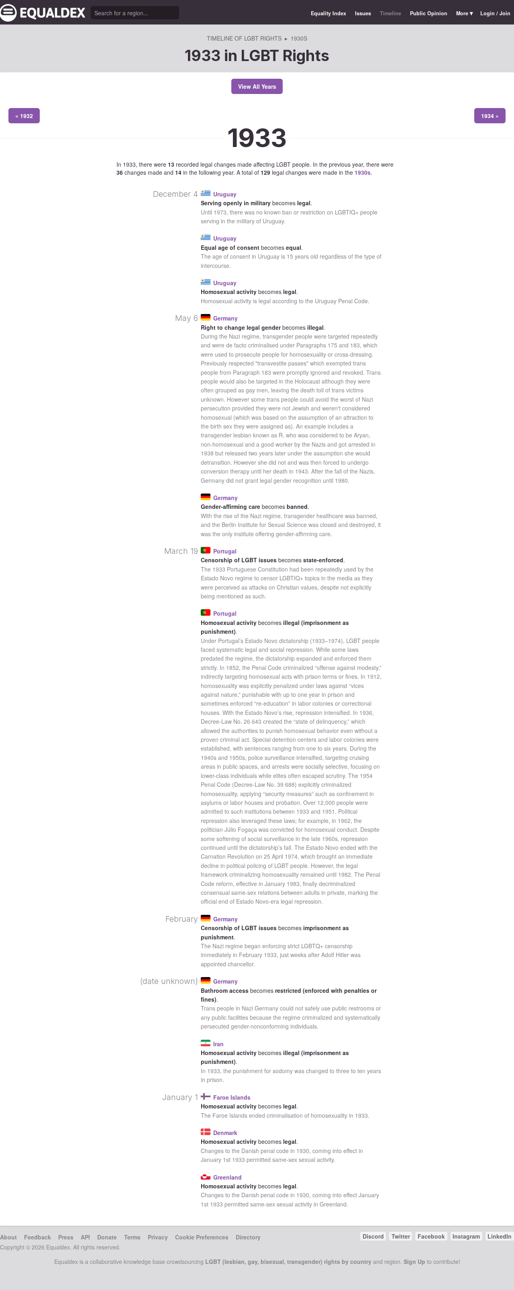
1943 (301, 471)
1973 (220, 212)
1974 (334, 641)
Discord (373, 1236)
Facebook (431, 1236)
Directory (248, 1237)
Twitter (401, 1236)
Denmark (225, 1133)
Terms (132, 1237)
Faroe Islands (232, 1097)
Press (65, 1237)
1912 (373, 676)
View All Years (257, 86)
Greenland (227, 1177)
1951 (328, 811)
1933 (257, 137)
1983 (293, 884)
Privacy (158, 1237)
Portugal (225, 551)
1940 (207, 757)
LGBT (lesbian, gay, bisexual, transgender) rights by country (288, 1261)
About (8, 1237)
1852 (232, 667)
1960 (328, 839)
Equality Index (328, 13)
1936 (365, 712)
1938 (207, 453)
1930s (363, 172)
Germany (225, 318)
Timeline (390, 13)
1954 (366, 776)
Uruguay (225, 194)
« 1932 (24, 116)
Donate (107, 1237)
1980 (341, 480)
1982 (344, 874)
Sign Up (414, 1261)
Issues (363, 13)
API (85, 1237)
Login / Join (495, 13)
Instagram (466, 1236)
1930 (302, 1151)
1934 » (490, 116)
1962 (344, 820)
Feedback (37, 1237)
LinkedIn (499, 1236)
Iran (218, 1044)
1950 (235, 757)
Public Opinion (428, 13)
